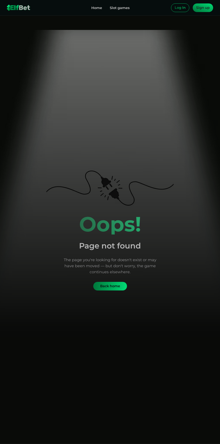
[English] (167, 7)
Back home (110, 286)
